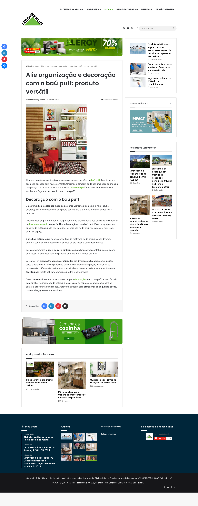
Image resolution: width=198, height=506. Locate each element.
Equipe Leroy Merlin (36, 99)
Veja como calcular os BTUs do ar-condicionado (159, 81)
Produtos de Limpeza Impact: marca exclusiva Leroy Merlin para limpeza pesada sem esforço (159, 50)
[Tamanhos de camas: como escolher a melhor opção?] (66, 448)
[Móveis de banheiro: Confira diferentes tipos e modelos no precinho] (72, 375)
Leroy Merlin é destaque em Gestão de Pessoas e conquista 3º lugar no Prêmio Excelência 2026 (162, 177)
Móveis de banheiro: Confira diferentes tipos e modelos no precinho (72, 395)
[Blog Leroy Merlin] (32, 18)
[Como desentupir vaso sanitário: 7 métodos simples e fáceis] (138, 69)
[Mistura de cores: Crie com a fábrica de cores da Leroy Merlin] (162, 201)
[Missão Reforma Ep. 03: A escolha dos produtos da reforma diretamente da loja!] (79, 458)
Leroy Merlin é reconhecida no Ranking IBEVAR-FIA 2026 (138, 175)
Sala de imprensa (108, 434)
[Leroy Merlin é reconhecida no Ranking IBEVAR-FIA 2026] (140, 161)
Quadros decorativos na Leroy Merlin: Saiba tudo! (103, 381)
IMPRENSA (146, 9)
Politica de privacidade (111, 426)
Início (30, 66)
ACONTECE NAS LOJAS (71, 9)
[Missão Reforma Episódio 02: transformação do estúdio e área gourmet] (91, 458)
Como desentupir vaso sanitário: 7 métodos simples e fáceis (160, 67)
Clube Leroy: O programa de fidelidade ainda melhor (39, 382)
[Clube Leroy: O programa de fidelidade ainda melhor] (40, 369)
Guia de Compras (126, 9)
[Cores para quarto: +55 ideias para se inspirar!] (91, 447)
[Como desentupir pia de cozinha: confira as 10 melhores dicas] (79, 446)
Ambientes (93, 9)
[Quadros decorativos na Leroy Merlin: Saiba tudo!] (104, 369)
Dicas (108, 9)
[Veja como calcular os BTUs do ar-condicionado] (138, 82)
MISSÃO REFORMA (165, 9)
